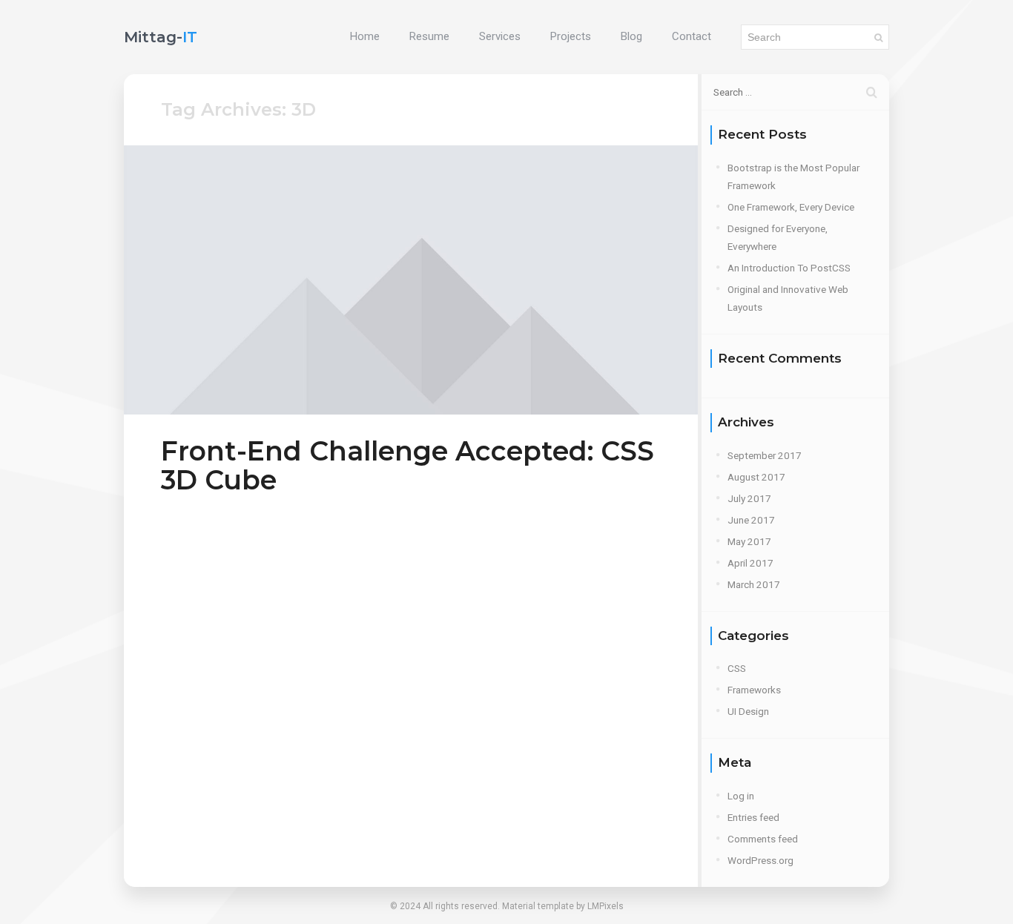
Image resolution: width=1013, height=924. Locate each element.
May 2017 (749, 541)
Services (500, 36)
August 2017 (756, 477)
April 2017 (750, 563)
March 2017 (753, 584)
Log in (740, 796)
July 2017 (749, 498)
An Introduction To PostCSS (789, 268)
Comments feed (762, 839)
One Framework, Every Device (790, 207)
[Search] (878, 37)
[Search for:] (795, 92)
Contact (691, 36)
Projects (570, 36)
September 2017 (764, 455)
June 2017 (751, 520)
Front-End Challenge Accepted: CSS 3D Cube (407, 465)
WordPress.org (760, 860)
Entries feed (753, 817)
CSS (736, 668)
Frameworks (754, 690)
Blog (631, 36)
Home (365, 36)
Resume (429, 36)
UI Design (748, 711)
